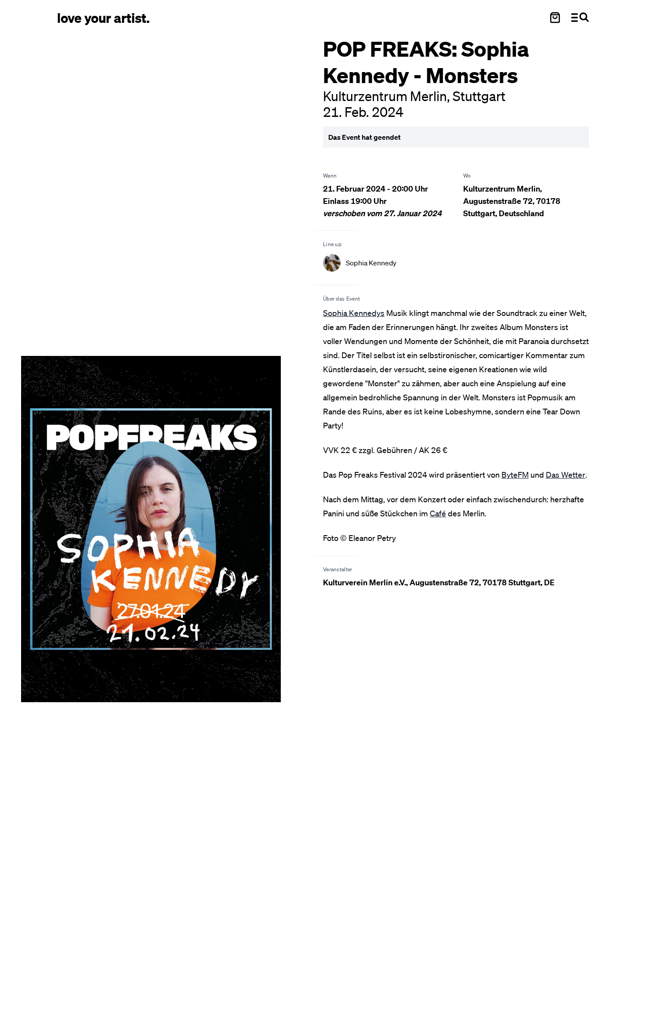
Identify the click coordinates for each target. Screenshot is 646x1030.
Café (438, 513)
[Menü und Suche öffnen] (580, 17)
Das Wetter (565, 474)
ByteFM (515, 474)
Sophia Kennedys (354, 313)
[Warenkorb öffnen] (555, 17)
